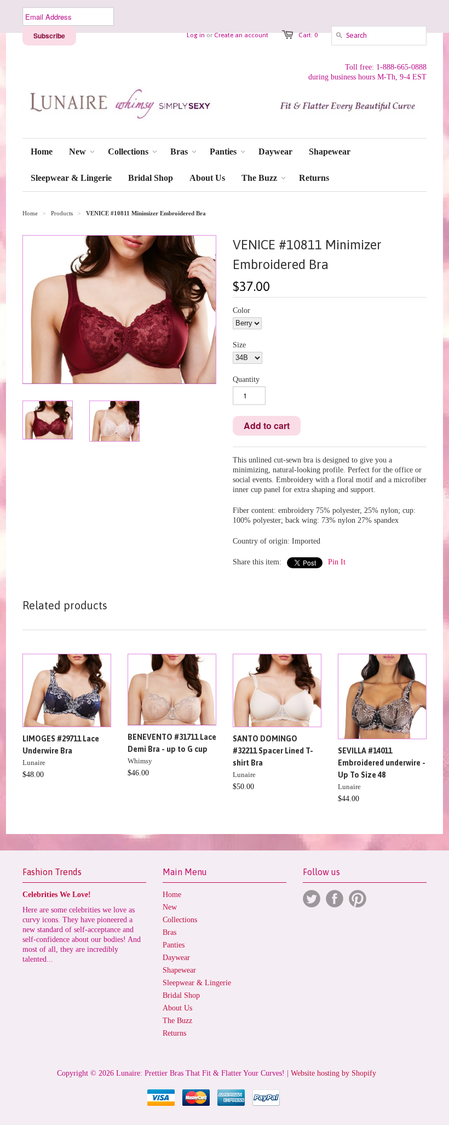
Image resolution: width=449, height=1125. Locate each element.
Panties (174, 945)
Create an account (241, 35)
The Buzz (177, 1021)
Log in (196, 35)
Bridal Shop (181, 995)
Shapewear (179, 970)
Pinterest (357, 898)
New (170, 907)
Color (241, 310)
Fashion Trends (52, 872)
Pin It (337, 562)
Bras (169, 932)
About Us (177, 1008)
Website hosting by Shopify (333, 1073)
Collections (180, 920)
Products (62, 213)
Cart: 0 (308, 35)
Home (172, 894)
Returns (174, 1033)
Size (239, 345)
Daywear (176, 957)
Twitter (311, 898)
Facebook (334, 898)
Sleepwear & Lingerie (197, 983)
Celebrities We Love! (56, 894)
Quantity (246, 379)
